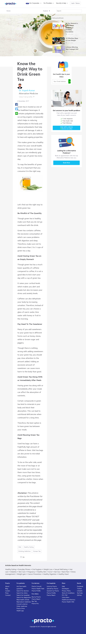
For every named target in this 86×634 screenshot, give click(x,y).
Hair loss (57, 572)
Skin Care (22, 572)
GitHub (79, 595)
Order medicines (22, 606)
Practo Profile (36, 591)
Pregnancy (31, 572)
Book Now (66, 163)
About (7, 586)
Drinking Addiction (24, 551)
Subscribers (65, 597)
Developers (65, 589)
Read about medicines (24, 602)
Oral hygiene (37, 569)
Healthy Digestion (49, 574)
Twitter (79, 589)
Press (7, 593)
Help (63, 586)
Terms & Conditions (68, 593)
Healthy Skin (41, 572)
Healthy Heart (63, 574)
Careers (7, 591)
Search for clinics (22, 593)
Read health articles (23, 600)
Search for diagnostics (24, 597)
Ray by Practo (36, 597)
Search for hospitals (23, 595)
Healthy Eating (29, 547)
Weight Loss (48, 569)
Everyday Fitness (24, 569)
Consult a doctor (22, 604)
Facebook (80, 586)
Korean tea (36, 551)
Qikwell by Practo (52, 589)
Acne (50, 572)
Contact (8, 595)
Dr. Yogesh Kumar (27, 90)
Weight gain (21, 574)
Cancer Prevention (34, 574)
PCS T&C (65, 595)
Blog (6, 589)
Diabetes (13, 572)
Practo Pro (35, 603)
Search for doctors (23, 591)
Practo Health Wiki (68, 602)
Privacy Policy (66, 591)
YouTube (80, 593)
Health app (20, 611)
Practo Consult (36, 586)
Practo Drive (21, 608)
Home (8, 11)
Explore (45, 11)
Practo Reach (36, 599)
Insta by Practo (52, 586)
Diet (19, 547)
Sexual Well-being (61, 569)
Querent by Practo (53, 591)
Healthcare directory (68, 600)
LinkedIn (79, 591)
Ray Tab (34, 601)
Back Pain (65, 572)
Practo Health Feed (38, 589)
